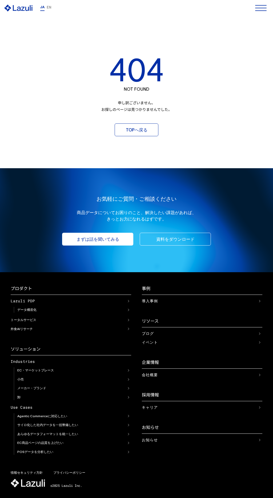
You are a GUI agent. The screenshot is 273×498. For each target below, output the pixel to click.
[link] (128, 301)
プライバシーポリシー (69, 472)
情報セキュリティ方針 (27, 472)
